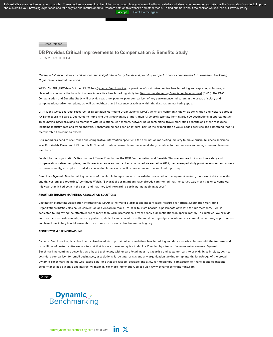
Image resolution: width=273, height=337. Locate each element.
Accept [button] (122, 12)
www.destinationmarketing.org (131, 223)
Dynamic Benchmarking (112, 88)
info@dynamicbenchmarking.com (71, 330)
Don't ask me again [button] (145, 12)
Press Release (53, 44)
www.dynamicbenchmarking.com (173, 267)
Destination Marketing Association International (171, 93)
